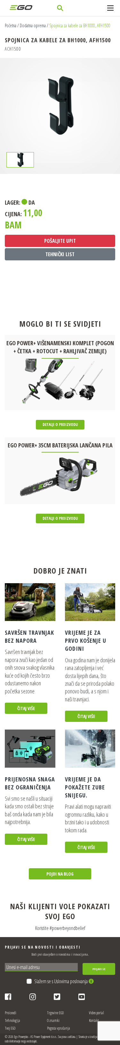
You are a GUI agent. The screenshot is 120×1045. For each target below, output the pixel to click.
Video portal (96, 1013)
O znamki (53, 1020)
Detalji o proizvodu (60, 424)
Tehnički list (60, 254)
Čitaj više (26, 708)
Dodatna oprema (33, 25)
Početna (10, 25)
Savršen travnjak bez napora (29, 636)
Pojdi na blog (60, 874)
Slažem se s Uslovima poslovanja (61, 981)
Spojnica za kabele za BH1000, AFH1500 (79, 25)
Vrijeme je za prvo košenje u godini (85, 640)
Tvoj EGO (10, 1028)
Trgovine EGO (55, 1013)
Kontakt (94, 1020)
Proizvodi (10, 1013)
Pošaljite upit (60, 240)
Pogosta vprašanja (58, 1028)
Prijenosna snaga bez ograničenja (30, 783)
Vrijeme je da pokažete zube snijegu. (85, 787)
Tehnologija (12, 1020)
